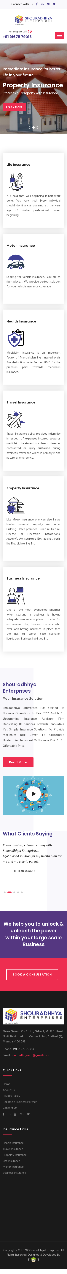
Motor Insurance (21, 245)
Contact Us (10, 1108)
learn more (14, 107)
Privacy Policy (11, 1096)
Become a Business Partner (20, 1102)
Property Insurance (23, 488)
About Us (9, 1090)
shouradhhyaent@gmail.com (30, 1055)
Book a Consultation (32, 974)
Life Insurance (18, 164)
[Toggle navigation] (59, 35)
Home (6, 1084)
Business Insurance (23, 578)
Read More (18, 762)
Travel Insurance (21, 402)
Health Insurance (21, 321)
